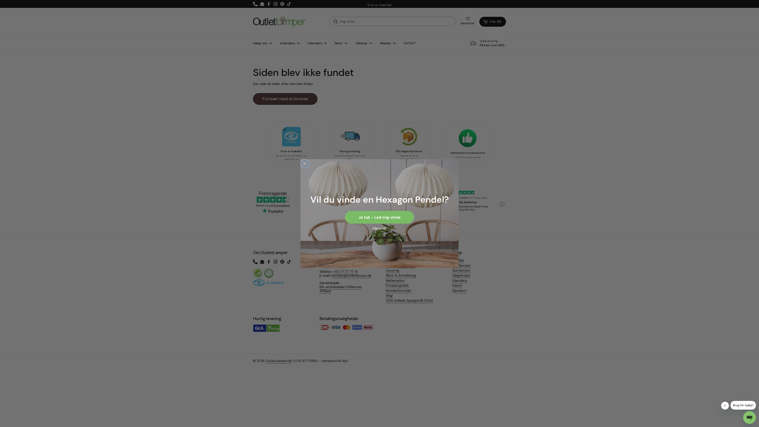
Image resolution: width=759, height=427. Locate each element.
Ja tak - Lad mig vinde (379, 217)
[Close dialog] (304, 163)
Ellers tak (379, 228)
